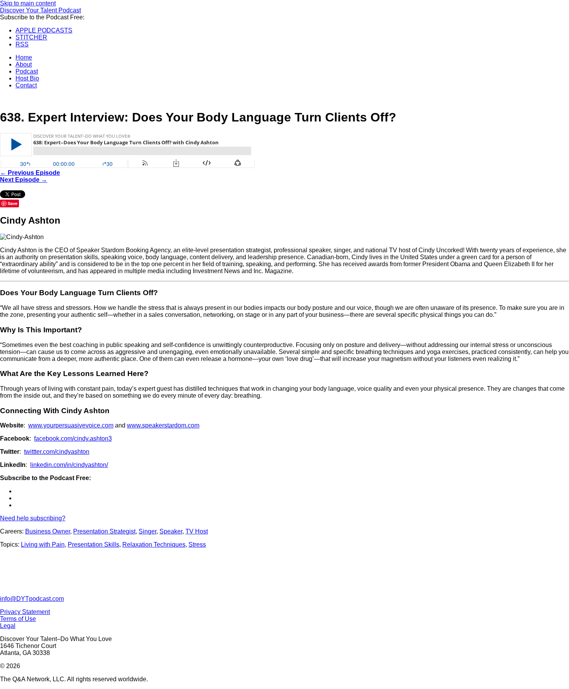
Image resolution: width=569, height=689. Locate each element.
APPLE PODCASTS (43, 30)
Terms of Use (18, 618)
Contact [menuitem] (26, 85)
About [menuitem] (23, 64)
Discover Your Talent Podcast (40, 10)
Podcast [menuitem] (26, 71)
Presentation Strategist (104, 531)
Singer (147, 531)
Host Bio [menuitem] (27, 78)
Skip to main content (28, 3)
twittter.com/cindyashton (56, 451)
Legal (7, 625)
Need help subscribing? (32, 518)
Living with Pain (43, 544)
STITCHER (31, 37)
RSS (22, 44)
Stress (197, 544)
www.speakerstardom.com (163, 425)
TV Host (196, 531)
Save (12, 203)
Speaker (170, 531)
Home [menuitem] (23, 57)
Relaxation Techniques (153, 544)
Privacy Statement (25, 612)
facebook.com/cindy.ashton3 (73, 438)
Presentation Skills (93, 544)
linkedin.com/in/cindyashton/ (69, 465)
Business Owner (47, 531)
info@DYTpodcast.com (32, 598)
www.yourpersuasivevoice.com (70, 425)
